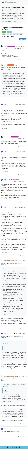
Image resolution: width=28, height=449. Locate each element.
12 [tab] (6, 25)
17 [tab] (17, 25)
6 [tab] (14, 23)
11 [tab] (25, 23)
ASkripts (6, 9)
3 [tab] (7, 23)
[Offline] (2, 46)
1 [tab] (2, 23)
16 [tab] (15, 25)
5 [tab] (11, 23)
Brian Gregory (7, 136)
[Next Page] (26, 15)
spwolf (5, 65)
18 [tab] (20, 25)
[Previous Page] (2, 15)
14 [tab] (10, 25)
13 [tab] (8, 25)
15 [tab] (13, 25)
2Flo (5, 104)
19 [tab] (22, 25)
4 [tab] (9, 23)
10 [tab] (23, 23)
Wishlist (10, 32)
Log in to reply (23, 39)
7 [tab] (16, 23)
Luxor (5, 46)
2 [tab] (4, 23)
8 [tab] (18, 23)
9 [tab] (21, 23)
